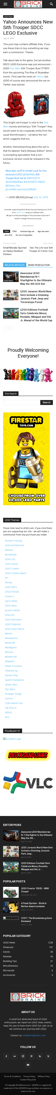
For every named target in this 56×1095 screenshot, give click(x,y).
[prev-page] (5, 328)
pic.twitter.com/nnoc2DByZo (21, 189)
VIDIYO (8, 712)
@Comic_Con (13, 185)
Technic (9, 698)
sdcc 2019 (8, 235)
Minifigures (11, 647)
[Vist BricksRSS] (12, 738)
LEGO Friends (12, 591)
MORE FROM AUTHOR (39, 265)
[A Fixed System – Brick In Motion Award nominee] (11, 907)
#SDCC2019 (33, 178)
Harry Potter (11, 600)
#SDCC (41, 181)
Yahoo (39, 76)
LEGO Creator (12, 568)
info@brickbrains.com (34, 1035)
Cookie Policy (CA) (28, 1079)
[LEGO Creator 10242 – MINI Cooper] (11, 892)
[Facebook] (6, 1056)
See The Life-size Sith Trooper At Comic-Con (41, 249)
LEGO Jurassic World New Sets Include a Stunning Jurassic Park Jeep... (37, 850)
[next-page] (10, 328)
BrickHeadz (11, 554)
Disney (8, 582)
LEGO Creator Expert (15, 573)
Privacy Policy (29, 1076)
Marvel (8, 633)
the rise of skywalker (24, 235)
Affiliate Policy (44, 1076)
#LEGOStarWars (14, 181)
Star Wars (15, 68)
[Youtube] (28, 1065)
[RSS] (40, 1056)
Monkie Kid (11, 656)
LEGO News (8, 16)
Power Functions (13, 665)
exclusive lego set (27, 231)
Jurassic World (12, 610)
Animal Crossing (13, 540)
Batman (9, 549)
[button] (5, 4)
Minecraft (10, 642)
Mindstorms (11, 638)
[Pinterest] (31, 1056)
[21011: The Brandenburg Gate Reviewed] (11, 922)
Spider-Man (11, 684)
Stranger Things (13, 693)
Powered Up (11, 670)
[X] (48, 1056)
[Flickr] (15, 1056)
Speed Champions (14, 679)
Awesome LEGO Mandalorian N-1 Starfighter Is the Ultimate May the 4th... (36, 835)
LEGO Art (9, 614)
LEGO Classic (11, 563)
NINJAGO (9, 661)
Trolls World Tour (14, 703)
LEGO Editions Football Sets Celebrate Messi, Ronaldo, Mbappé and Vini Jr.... (35, 866)
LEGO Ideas (11, 605)
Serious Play (11, 675)
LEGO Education (13, 619)
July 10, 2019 (41, 197)
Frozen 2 (9, 596)
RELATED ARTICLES (14, 265)
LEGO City (10, 559)
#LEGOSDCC (30, 181)
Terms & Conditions (12, 1076)
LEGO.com (20, 212)
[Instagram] (23, 1056)
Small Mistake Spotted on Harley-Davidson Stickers (14, 251)
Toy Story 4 (10, 707)
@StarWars (29, 174)
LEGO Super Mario (14, 628)
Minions (9, 652)
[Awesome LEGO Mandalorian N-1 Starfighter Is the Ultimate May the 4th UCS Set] (11, 276)
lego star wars (43, 231)
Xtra (7, 717)
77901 (14, 231)
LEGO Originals (13, 624)
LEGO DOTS (11, 587)
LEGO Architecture (14, 545)
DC (6, 577)
